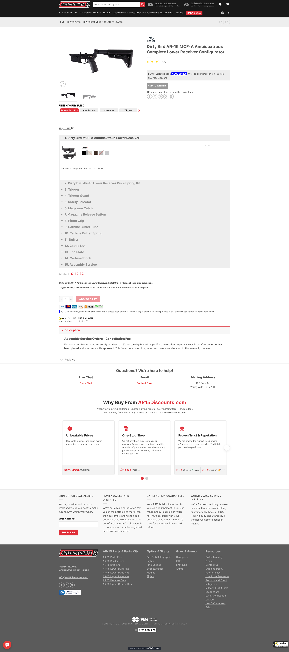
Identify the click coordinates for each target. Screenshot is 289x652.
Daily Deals (194, 13)
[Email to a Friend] (160, 96)
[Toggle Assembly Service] (144, 267)
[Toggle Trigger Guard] (144, 198)
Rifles (179, 561)
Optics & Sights (136, 13)
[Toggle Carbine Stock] (144, 260)
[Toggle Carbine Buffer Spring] (144, 235)
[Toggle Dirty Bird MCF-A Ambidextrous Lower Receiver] (144, 140)
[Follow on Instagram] (66, 585)
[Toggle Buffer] (144, 242)
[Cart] (227, 4)
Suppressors (153, 13)
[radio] (84, 152)
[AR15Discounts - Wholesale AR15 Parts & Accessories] (74, 4)
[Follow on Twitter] (72, 585)
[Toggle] (62, 330)
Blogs (208, 561)
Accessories (119, 13)
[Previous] (64, 60)
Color (85, 147)
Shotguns (181, 564)
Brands (179, 13)
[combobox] (116, 4)
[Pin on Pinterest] (165, 96)
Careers (209, 599)
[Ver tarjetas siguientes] (227, 448)
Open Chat (85, 383)
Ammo (96, 13)
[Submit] (142, 4)
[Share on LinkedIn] (171, 96)
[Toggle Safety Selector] (144, 204)
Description (72, 330)
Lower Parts (74, 22)
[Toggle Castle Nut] (144, 248)
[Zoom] (63, 84)
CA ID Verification (215, 595)
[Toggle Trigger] (144, 192)
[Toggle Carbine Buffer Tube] (144, 229)
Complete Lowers (113, 22)
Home (61, 22)
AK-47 (78, 13)
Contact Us (211, 564)
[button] (280, 644)
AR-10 (69, 13)
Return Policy (213, 572)
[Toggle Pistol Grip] (144, 223)
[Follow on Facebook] (61, 585)
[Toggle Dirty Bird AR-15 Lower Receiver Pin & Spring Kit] (144, 185)
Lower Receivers (92, 22)
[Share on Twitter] (154, 96)
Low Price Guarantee (217, 576)
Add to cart (88, 299)
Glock (87, 13)
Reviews (70, 359)
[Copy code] (188, 74)
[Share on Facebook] (149, 96)
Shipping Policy (214, 568)
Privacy (182, 623)
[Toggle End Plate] (144, 254)
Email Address (67, 518)
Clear (207, 146)
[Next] (137, 60)
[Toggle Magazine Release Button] (144, 217)
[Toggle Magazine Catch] (144, 210)
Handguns (182, 557)
